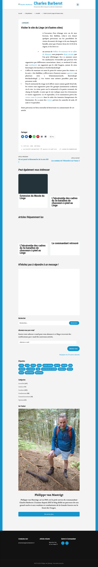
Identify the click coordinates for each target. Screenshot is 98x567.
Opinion (21, 400)
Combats (21, 390)
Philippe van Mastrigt (33, 149)
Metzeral (37, 146)
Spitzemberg (39, 372)
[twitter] (67, 543)
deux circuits (69, 54)
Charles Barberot (48, 3)
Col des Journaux (47, 365)
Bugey (39, 365)
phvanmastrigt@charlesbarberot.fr (26, 543)
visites (50, 100)
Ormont (21, 372)
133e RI (33, 365)
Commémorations (24, 396)
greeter (70, 73)
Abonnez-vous (73, 348)
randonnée (33, 65)
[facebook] (63, 543)
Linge (31, 146)
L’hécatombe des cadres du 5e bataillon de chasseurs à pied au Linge (65, 202)
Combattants (22, 393)
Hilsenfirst (22, 369)
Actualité (25, 23)
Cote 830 (26, 146)
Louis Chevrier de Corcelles (49, 369)
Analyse (21, 387)
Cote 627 (57, 365)
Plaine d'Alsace (29, 372)
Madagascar (62, 369)
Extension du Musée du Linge (32, 197)
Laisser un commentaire (69, 149)
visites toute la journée (34, 97)
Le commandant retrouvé (65, 243)
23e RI (27, 365)
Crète (70, 365)
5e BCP (21, 365)
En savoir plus (49, 514)
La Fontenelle (30, 369)
